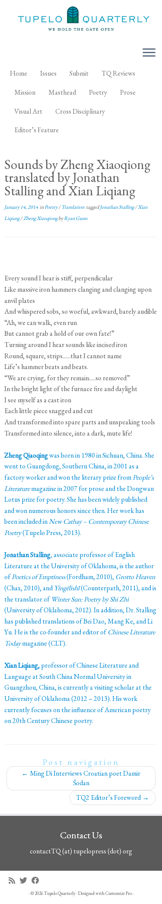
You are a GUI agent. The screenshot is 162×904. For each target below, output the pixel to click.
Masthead (62, 92)
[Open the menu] (149, 53)
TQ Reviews (118, 73)
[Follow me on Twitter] (25, 880)
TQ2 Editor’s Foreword (112, 797)
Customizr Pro (118, 893)
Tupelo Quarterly (60, 893)
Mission (24, 92)
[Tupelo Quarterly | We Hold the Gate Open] (81, 19)
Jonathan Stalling (117, 207)
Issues (48, 73)
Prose (128, 92)
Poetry (98, 92)
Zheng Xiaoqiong (40, 218)
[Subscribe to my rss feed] (14, 880)
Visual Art (28, 111)
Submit (79, 73)
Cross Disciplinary (80, 111)
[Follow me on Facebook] (38, 880)
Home (18, 73)
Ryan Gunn (75, 218)
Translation (73, 207)
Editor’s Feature (36, 129)
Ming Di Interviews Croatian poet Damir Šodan (81, 778)
